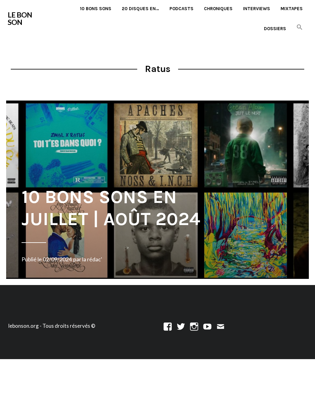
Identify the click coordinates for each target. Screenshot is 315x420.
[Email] (220, 326)
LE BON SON (20, 18)
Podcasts (181, 8)
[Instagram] (194, 326)
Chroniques (218, 8)
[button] (299, 28)
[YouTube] (207, 326)
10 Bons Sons (95, 8)
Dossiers (275, 28)
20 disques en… (140, 8)
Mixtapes (292, 8)
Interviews (256, 8)
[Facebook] (167, 326)
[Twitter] (180, 326)
